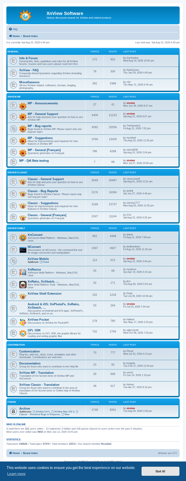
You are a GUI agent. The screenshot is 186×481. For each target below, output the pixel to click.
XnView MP (14, 96)
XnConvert (35, 235)
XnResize (34, 269)
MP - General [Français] (44, 150)
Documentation (30, 363)
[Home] (26, 14)
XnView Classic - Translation (39, 384)
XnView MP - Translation (36, 372)
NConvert (34, 247)
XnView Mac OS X (64, 411)
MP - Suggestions (40, 138)
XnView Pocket (38, 319)
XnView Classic (17, 172)
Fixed (46, 262)
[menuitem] (13, 29)
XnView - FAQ (29, 70)
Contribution (16, 345)
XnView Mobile (38, 259)
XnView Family (16, 228)
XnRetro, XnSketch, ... (43, 281)
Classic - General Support (46, 179)
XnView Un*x (43, 411)
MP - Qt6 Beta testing (34, 160)
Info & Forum (28, 58)
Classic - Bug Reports (43, 191)
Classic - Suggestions (43, 203)
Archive (24, 408)
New (66, 414)
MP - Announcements (43, 103)
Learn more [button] (16, 474)
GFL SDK (34, 330)
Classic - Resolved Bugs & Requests (39, 414)
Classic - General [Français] (47, 215)
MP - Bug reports (39, 126)
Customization (29, 351)
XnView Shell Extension (44, 293)
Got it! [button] (160, 471)
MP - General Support (43, 114)
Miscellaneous (29, 82)
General (13, 51)
